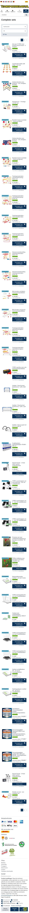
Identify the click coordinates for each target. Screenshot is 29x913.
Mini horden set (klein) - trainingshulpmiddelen (19, 292)
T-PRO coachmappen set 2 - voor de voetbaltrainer (19, 501)
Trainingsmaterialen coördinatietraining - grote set (18, 197)
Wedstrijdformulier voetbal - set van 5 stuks (19, 577)
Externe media (16, 901)
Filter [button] (5, 34)
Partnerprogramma (6, 876)
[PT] (13, 1)
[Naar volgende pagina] (27, 40)
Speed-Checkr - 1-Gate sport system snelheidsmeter (18, 464)
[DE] (1, 1)
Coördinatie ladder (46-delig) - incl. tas (18, 64)
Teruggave (4, 866)
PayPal (21, 903)
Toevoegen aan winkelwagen (19, 55)
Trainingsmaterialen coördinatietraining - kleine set (18, 178)
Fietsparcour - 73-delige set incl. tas (19, 102)
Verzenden (4, 864)
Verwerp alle (14, 909)
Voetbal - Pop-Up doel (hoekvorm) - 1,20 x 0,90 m (19, 387)
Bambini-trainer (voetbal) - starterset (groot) (19, 158)
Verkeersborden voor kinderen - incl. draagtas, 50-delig (19, 83)
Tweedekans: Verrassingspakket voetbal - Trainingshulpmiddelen (18, 710)
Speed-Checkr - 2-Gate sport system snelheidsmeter (18, 775)
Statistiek (15, 900)
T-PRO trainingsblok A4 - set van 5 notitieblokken (19, 633)
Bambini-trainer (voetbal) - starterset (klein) (19, 120)
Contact (3, 869)
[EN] (3, 1)
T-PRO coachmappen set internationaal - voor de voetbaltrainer (19, 482)
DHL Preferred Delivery (10, 903)
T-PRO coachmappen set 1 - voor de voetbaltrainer (19, 519)
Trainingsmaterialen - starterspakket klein (18, 216)
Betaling (3, 862)
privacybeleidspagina (6, 895)
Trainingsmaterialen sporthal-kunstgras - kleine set (18, 329)
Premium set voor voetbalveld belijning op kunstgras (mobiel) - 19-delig (19, 539)
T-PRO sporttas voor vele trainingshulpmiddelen (19, 368)
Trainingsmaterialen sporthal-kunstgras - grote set (18, 349)
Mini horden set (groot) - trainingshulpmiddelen (19, 310)
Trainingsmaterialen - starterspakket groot (18, 234)
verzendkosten (21, 58)
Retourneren (4, 867)
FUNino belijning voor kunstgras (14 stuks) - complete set (18, 560)
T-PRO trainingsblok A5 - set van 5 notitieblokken (19, 595)
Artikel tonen (19, 473)
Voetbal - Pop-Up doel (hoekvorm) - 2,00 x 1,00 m (19, 407)
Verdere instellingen (16, 905)
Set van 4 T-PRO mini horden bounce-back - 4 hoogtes (19, 45)
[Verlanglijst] (19, 11)
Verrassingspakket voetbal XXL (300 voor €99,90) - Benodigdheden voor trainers (19, 754)
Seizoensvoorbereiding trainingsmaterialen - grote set (18, 273)
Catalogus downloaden (7, 871)
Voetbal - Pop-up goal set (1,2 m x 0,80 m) (19, 425)
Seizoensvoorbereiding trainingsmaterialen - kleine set (18, 253)
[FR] (6, 1)
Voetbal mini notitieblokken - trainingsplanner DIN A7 (19, 614)
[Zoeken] (26, 14)
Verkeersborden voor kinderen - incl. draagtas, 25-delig (19, 140)
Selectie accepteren (5, 909)
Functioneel (7, 900)
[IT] (8, 1)
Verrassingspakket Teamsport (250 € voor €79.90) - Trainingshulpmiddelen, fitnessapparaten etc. (18, 732)
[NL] (11, 1)
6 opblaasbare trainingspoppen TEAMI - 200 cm (19, 445)
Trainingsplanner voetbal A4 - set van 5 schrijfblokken (19, 690)
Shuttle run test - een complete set (18, 792)
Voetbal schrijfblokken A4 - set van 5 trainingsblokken (18, 671)
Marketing (6, 901)
